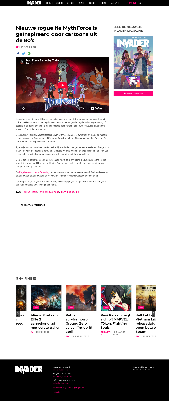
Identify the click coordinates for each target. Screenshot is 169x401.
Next (153, 312)
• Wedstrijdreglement (76, 387)
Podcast (104, 3)
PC (77, 192)
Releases (71, 3)
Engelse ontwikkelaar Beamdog (34, 172)
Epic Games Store (49, 192)
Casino (92, 3)
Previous (18, 312)
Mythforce (67, 192)
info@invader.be (60, 370)
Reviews (60, 3)
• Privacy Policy (59, 387)
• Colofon (57, 392)
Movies (82, 3)
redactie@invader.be (62, 376)
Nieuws (49, 3)
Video (17, 20)
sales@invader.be (61, 383)
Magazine (115, 3)
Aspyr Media (30, 192)
